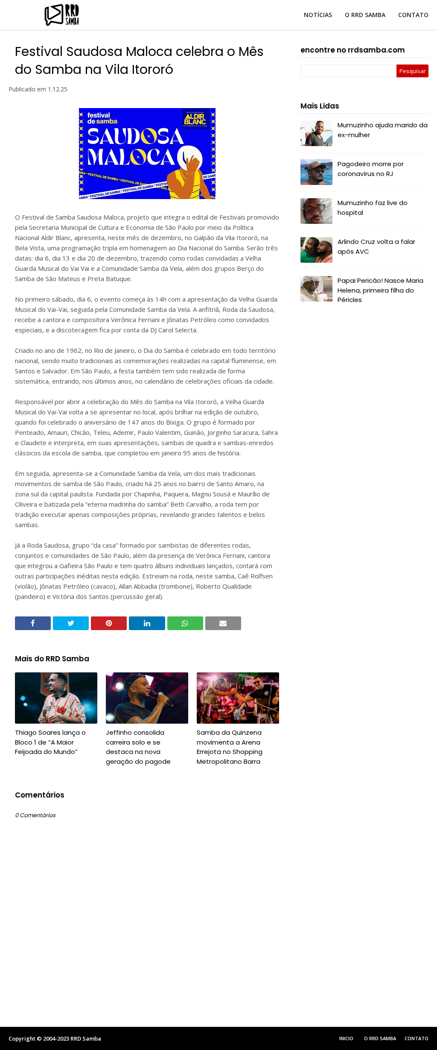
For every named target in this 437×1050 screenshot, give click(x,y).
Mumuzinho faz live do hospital (373, 207)
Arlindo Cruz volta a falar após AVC (376, 246)
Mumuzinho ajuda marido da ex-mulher (383, 129)
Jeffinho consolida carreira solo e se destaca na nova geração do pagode (138, 747)
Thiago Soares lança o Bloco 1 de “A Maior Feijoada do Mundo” (50, 742)
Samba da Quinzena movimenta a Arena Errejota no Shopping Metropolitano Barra (229, 747)
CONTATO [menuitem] (413, 15)
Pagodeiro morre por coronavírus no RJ (371, 168)
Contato (416, 1038)
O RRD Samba (380, 1038)
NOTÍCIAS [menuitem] (318, 15)
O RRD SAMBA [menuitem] (365, 15)
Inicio (346, 1038)
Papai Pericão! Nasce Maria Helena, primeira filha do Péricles (380, 290)
